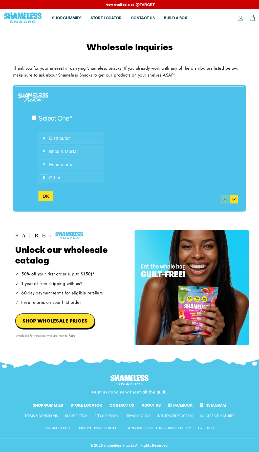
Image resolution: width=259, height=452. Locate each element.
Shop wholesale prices (55, 321)
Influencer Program (175, 416)
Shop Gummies (48, 405)
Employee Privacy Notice (98, 428)
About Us (151, 405)
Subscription (76, 416)
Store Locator (86, 405)
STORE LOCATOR (106, 17)
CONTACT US (143, 17)
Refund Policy (107, 416)
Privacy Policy (137, 416)
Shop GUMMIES (66, 17)
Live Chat (206, 428)
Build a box (175, 17)
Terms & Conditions (41, 416)
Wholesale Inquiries (217, 416)
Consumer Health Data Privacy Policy (158, 428)
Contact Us (122, 405)
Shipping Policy (58, 428)
